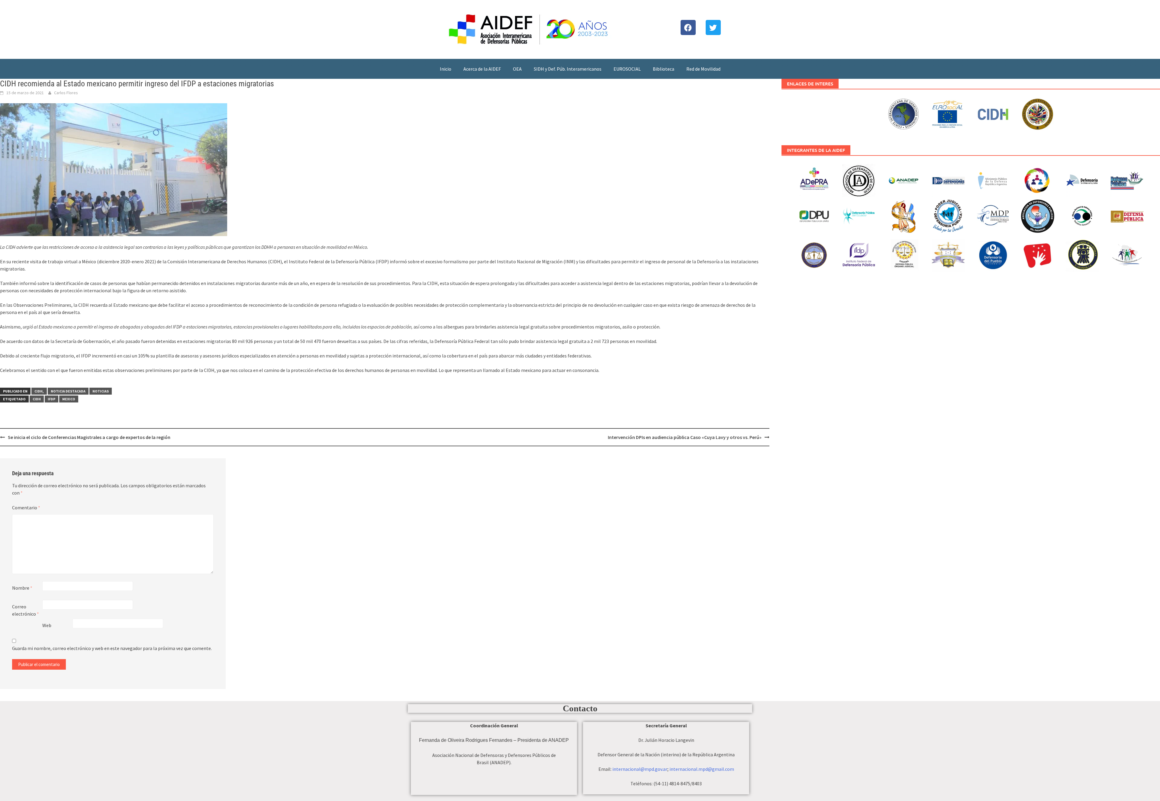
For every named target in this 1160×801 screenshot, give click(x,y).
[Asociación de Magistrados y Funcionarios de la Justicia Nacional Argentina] (814, 254)
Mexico (68, 399)
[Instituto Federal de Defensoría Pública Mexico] (859, 254)
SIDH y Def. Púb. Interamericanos (567, 69)
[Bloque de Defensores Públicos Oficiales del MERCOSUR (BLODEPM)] (1127, 260)
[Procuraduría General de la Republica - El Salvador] (1082, 252)
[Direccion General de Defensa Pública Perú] (1038, 254)
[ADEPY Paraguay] (1038, 215)
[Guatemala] (904, 215)
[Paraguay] (993, 215)
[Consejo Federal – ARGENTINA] (1038, 179)
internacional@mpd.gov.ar (639, 769)
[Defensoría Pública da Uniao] (814, 215)
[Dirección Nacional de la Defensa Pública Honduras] (948, 254)
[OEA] (1038, 113)
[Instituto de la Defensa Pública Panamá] (904, 254)
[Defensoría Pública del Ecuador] (859, 215)
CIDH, (39, 391)
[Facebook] (688, 27)
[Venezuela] (1127, 217)
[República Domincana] (1082, 215)
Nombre (22, 588)
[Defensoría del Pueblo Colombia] (993, 254)
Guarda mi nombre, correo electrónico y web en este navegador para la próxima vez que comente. (112, 648)
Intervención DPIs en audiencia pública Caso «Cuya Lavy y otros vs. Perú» (685, 437)
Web (46, 625)
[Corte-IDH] (904, 113)
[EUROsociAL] (948, 115)
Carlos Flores (66, 92)
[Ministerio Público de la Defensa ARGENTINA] (993, 179)
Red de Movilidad (703, 69)
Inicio (445, 69)
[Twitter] (713, 27)
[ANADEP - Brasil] (904, 179)
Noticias (100, 391)
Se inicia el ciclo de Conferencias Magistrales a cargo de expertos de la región (89, 437)
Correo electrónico (25, 610)
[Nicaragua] (948, 215)
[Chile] (1082, 179)
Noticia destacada (68, 391)
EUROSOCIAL (627, 69)
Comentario (26, 508)
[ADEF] (948, 179)
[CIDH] (993, 113)
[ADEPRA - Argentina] (814, 179)
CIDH (37, 399)
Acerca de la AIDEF (482, 69)
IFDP (51, 399)
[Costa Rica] (1127, 179)
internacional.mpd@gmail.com (701, 769)
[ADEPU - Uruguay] (859, 179)
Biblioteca (663, 69)
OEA (517, 69)
